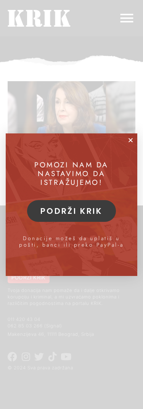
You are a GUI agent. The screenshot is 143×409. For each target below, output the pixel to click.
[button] (130, 140)
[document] (71, 204)
